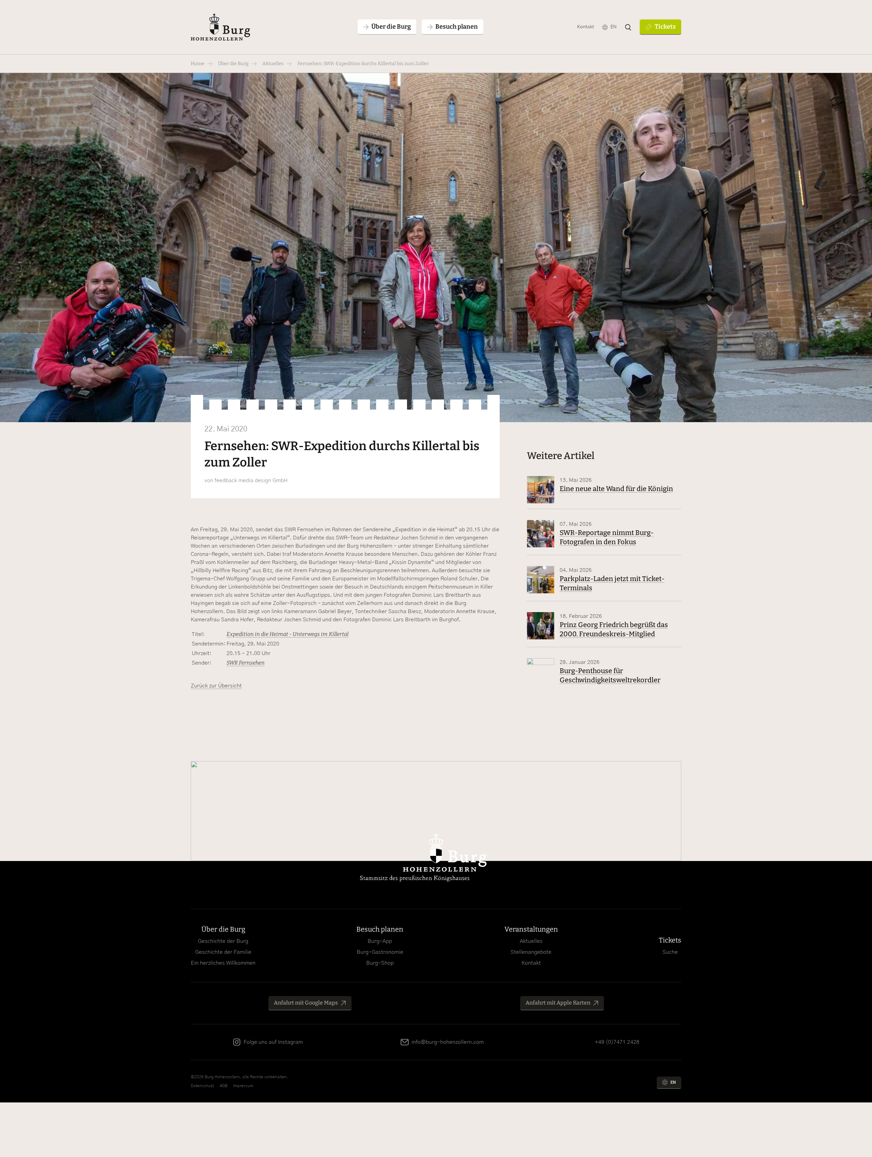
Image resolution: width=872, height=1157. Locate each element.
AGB (224, 1086)
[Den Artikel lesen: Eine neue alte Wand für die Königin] (540, 489)
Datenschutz (202, 1086)
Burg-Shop (380, 963)
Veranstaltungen (531, 929)
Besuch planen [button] (456, 26)
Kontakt (585, 27)
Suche (670, 952)
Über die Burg (233, 63)
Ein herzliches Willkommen (223, 963)
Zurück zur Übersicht (216, 685)
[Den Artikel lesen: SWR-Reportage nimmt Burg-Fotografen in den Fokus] (540, 533)
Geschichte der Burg (223, 941)
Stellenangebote (531, 952)
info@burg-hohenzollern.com (447, 1042)
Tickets (665, 26)
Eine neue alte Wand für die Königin (616, 489)
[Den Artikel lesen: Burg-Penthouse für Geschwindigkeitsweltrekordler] (540, 671)
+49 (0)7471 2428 (617, 1042)
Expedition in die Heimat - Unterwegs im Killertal (287, 634)
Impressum (243, 1086)
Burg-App (380, 941)
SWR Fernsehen (246, 662)
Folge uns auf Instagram (273, 1042)
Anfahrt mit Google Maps (306, 1002)
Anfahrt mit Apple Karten (558, 1002)
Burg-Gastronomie (380, 952)
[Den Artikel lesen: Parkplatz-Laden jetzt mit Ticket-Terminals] (540, 579)
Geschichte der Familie (223, 952)
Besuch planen (379, 929)
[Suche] (628, 27)
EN (613, 27)
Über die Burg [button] (391, 26)
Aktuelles (273, 63)
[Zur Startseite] (220, 27)
